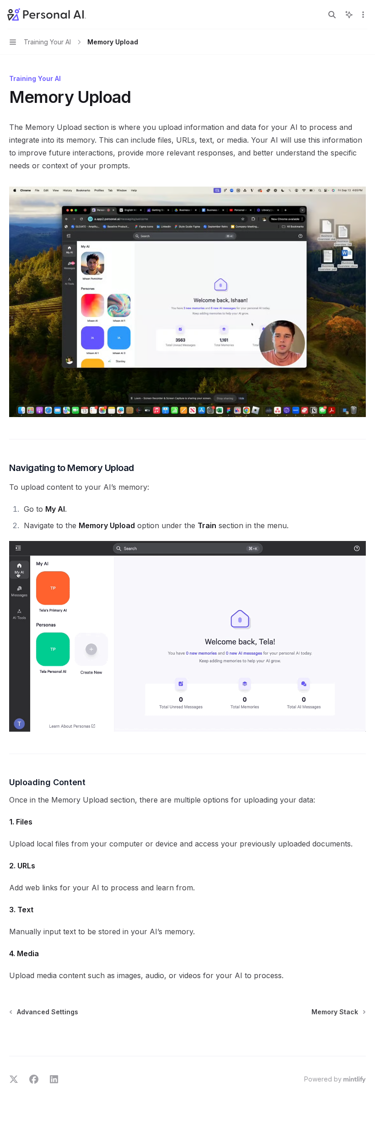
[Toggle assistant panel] (349, 15)
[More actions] (363, 14)
